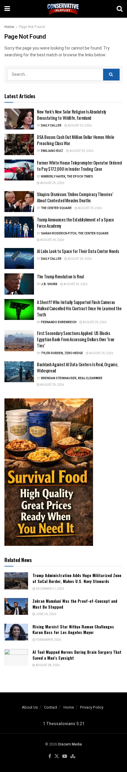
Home (9, 26)
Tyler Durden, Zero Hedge (62, 353)
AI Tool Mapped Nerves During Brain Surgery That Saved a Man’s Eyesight (76, 655)
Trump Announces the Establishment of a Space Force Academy (75, 222)
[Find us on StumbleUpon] (72, 756)
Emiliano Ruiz (52, 151)
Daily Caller (51, 126)
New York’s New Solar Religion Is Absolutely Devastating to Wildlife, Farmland (71, 114)
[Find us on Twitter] (56, 756)
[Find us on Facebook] (49, 756)
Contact (50, 707)
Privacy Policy (91, 707)
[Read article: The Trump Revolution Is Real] (19, 284)
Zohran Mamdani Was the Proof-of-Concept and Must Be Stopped (74, 604)
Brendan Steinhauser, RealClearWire (71, 378)
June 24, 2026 (45, 614)
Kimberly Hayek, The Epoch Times (67, 177)
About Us (30, 707)
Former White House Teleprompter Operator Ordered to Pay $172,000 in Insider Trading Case (79, 165)
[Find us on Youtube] (64, 756)
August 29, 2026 (81, 151)
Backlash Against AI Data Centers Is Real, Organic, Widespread (77, 367)
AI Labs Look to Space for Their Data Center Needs (78, 251)
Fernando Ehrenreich (58, 322)
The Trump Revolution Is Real (60, 276)
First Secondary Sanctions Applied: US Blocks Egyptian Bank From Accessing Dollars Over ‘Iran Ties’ (75, 339)
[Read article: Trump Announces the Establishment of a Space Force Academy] (19, 227)
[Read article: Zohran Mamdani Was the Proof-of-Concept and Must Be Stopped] (16, 606)
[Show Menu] (7, 9)
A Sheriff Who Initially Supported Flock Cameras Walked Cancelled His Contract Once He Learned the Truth (79, 308)
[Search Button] (120, 9)
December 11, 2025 (49, 589)
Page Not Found (32, 26)
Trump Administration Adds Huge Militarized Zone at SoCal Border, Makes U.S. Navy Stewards (76, 578)
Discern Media (70, 744)
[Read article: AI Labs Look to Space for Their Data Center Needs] (19, 258)
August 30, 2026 (79, 126)
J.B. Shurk (49, 284)
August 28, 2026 (47, 665)
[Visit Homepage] (63, 9)
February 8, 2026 (48, 640)
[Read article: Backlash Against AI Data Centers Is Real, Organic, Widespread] (19, 371)
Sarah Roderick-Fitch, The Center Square (75, 233)
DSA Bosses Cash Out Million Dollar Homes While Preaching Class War (75, 140)
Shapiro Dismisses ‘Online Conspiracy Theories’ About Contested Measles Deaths (75, 197)
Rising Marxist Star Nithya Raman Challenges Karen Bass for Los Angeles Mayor (73, 629)
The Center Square (56, 208)
